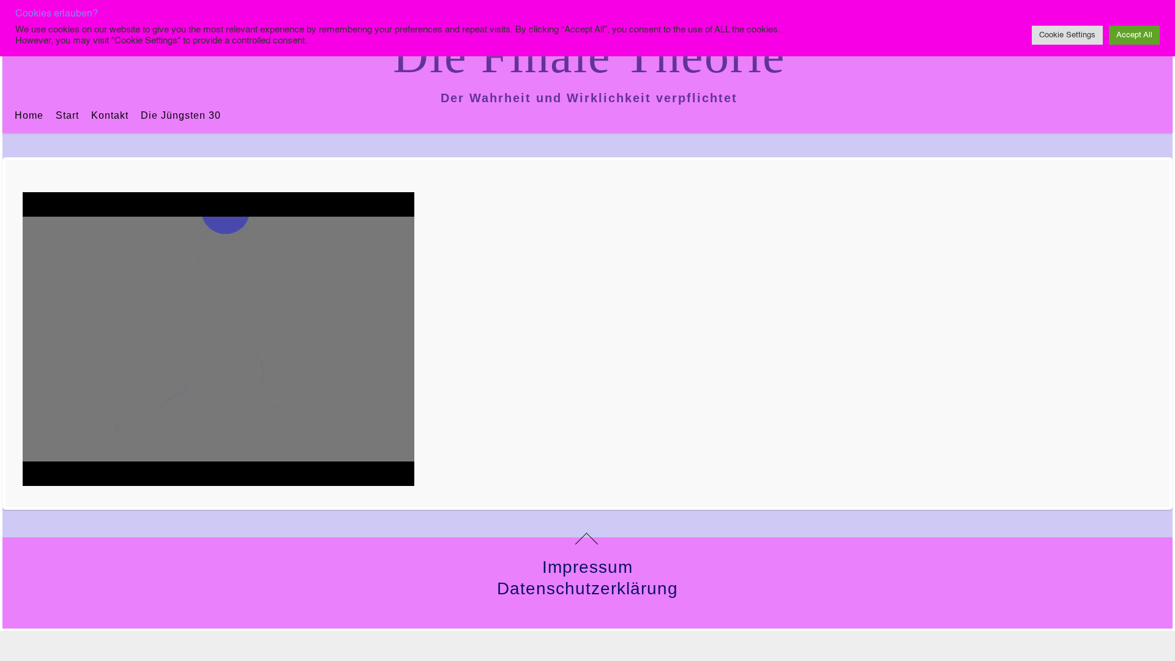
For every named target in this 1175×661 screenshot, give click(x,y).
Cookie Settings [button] (1067, 35)
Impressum (587, 567)
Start (67, 115)
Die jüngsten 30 (181, 115)
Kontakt (110, 115)
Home (29, 115)
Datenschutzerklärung (587, 588)
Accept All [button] (1134, 35)
